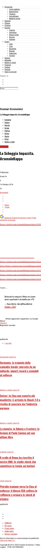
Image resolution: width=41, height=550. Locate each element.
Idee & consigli (11, 72)
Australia (12, 49)
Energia (7, 21)
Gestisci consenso (11, 534)
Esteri (7, 42)
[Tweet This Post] (23, 199)
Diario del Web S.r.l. (7, 540)
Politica (8, 25)
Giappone (13, 53)
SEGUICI (3, 323)
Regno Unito (14, 35)
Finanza (12, 14)
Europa (7, 28)
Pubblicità (8, 523)
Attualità (8, 60)
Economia (8, 7)
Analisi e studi (10, 63)
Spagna (12, 39)
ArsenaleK (4, 193)
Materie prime (14, 19)
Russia (12, 37)
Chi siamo (8, 525)
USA (11, 44)
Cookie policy (9, 531)
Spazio (7, 58)
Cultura (7, 67)
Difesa (7, 23)
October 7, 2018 (10, 306)
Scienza (8, 65)
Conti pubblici (14, 9)
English (7, 69)
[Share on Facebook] (23, 197)
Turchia (12, 56)
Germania (13, 32)
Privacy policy (9, 528)
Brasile (12, 51)
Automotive (13, 12)
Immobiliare (14, 16)
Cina (11, 46)
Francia (12, 30)
